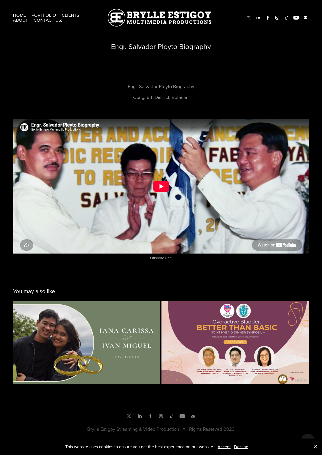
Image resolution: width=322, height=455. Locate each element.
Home (19, 15)
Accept (224, 447)
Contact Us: (48, 20)
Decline (241, 447)
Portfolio (44, 15)
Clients (70, 15)
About (20, 20)
